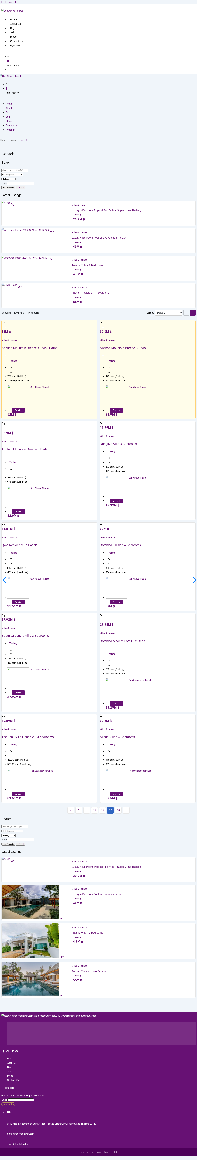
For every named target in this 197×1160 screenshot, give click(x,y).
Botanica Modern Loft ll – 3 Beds (122, 641)
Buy (12, 28)
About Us (15, 23)
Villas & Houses (79, 205)
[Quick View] (5, 336)
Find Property (8, 187)
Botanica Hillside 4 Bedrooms (120, 545)
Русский (15, 45)
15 (94, 810)
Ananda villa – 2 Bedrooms (87, 265)
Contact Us (16, 41)
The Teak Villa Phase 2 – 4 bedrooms (28, 737)
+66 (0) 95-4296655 (17, 1144)
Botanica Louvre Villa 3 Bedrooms (25, 635)
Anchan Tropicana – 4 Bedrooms (90, 292)
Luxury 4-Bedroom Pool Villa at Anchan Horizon (99, 237)
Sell (12, 32)
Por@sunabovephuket (140, 680)
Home (13, 19)
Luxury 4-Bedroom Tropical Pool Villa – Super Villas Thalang (106, 210)
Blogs (13, 36)
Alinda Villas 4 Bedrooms (117, 737)
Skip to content (8, 2)
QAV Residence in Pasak (19, 545)
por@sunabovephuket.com (20, 1133)
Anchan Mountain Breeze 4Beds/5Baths (29, 348)
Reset (21, 187)
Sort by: (150, 312)
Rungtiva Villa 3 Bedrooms (118, 444)
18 (118, 810)
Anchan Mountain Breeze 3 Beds (123, 348)
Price (4, 183)
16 (102, 810)
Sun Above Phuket (39, 387)
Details (18, 410)
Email (4, 1099)
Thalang (13, 140)
